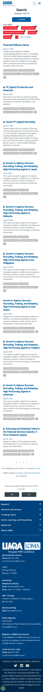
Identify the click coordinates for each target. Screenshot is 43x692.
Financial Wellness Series (16, 45)
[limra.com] (9, 3)
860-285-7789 (13, 558)
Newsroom (6, 525)
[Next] (26, 462)
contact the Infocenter (31, 473)
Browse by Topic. (34, 468)
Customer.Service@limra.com (13, 561)
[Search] (34, 3)
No (29, 494)
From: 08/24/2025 (10, 28)
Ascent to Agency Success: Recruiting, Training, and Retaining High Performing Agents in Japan (20, 166)
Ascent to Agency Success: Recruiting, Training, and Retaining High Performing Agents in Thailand (21, 344)
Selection (7, 37)
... (16, 37)
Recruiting (32, 32)
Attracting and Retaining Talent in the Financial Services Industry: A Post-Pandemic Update (21, 431)
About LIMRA (7, 530)
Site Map (6, 661)
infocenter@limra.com (15, 586)
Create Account (8, 649)
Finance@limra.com (14, 611)
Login (18, 649)
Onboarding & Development (13, 32)
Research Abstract (28, 28)
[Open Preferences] (3, 688)
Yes (12, 494)
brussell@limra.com (9, 627)
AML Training (8, 595)
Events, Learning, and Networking (16, 520)
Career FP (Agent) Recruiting (20, 122)
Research (5, 504)
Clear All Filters (25, 37)
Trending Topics (8, 514)
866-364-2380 (7, 601)
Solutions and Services (11, 509)
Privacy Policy (16, 661)
